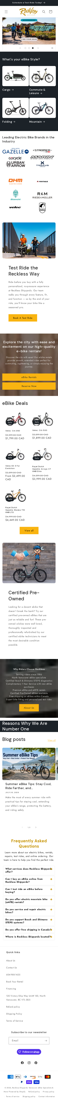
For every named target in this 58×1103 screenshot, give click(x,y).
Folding (7, 121)
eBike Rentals (29, 377)
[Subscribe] (45, 1040)
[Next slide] (38, 48)
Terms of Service (14, 1020)
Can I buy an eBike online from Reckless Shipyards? (24, 880)
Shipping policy (29, 1096)
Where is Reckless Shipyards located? (28, 936)
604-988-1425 (13, 974)
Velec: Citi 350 (12, 431)
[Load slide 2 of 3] (29, 48)
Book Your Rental (14, 981)
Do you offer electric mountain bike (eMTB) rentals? (26, 901)
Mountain (35, 121)
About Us (29, 708)
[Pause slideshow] (52, 48)
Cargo (6, 89)
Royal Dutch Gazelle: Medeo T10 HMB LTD (15, 510)
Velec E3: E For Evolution (12, 467)
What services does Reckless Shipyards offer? (28, 870)
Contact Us (11, 967)
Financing (11, 988)
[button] (6, 11)
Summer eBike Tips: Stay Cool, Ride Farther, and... (28, 786)
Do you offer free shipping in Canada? (28, 929)
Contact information (47, 1096)
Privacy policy (48, 1091)
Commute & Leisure (37, 91)
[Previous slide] (20, 48)
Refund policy (13, 1006)
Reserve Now (29, 386)
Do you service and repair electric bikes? (25, 911)
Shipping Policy (14, 1013)
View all (29, 530)
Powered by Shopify (17, 1091)
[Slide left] (22, 827)
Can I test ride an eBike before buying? (24, 890)
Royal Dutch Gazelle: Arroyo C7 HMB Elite (41, 469)
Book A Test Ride (22, 318)
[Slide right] (35, 827)
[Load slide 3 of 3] (33, 48)
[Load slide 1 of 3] (25, 48)
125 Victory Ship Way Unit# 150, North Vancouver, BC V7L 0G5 (25, 997)
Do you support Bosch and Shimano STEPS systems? (26, 921)
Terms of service (12, 1096)
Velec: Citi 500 (39, 430)
